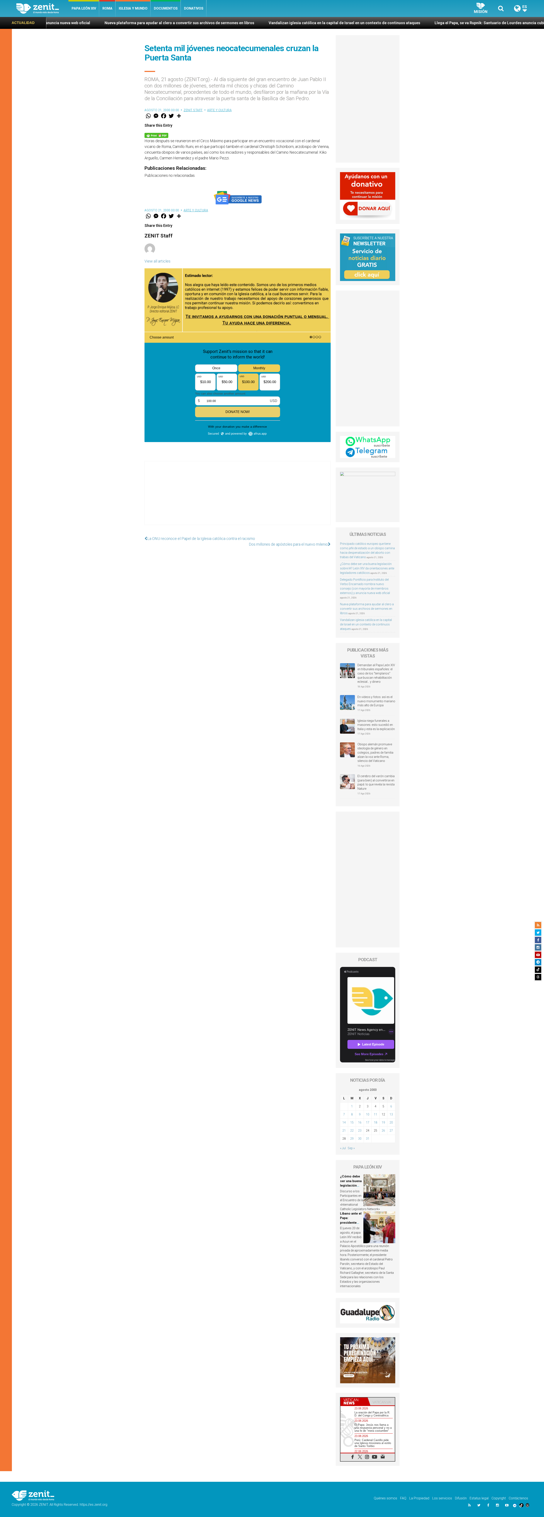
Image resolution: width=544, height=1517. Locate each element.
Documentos (166, 8)
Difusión (461, 1498)
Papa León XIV (84, 8)
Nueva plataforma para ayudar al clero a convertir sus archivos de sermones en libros (367, 609)
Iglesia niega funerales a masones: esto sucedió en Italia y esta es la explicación (376, 725)
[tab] (354, 1401)
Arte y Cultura (219, 110)
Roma (107, 8)
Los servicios (442, 1498)
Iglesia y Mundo (133, 8)
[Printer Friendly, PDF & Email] (156, 135)
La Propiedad (419, 1498)
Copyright (499, 1498)
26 (383, 1130)
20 (391, 1122)
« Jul (343, 1148)
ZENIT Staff (193, 110)
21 (344, 1130)
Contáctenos (518, 1498)
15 (352, 1122)
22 (352, 1130)
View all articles (157, 261)
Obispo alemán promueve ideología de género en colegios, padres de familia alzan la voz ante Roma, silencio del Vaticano (375, 753)
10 (367, 1114)
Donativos (193, 8)
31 (367, 1138)
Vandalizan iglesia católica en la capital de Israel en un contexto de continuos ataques (222, 23)
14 (344, 1122)
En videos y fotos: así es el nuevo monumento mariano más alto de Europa (376, 701)
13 (391, 1114)
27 (391, 1130)
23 (359, 1130)
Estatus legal (479, 1498)
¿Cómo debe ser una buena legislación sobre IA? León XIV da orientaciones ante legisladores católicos (367, 568)
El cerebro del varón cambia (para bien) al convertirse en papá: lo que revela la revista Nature (376, 782)
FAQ (403, 1498)
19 (383, 1122)
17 (367, 1122)
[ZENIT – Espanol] (42, 8)
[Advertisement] (237, 497)
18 (375, 1122)
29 (352, 1138)
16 (359, 1122)
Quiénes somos (385, 1498)
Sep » (351, 1148)
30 (359, 1138)
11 (375, 1114)
